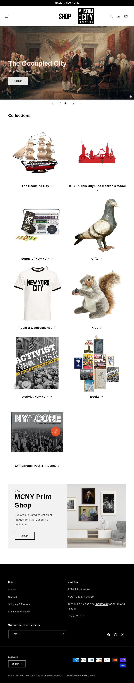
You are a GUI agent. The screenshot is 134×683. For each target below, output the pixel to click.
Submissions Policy (19, 611)
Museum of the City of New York (30, 675)
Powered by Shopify (54, 675)
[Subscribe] (63, 634)
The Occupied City (35, 186)
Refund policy (73, 675)
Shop (25, 535)
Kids (95, 327)
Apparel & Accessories (35, 327)
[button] (6, 16)
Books (95, 396)
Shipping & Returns (19, 604)
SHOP (18, 81)
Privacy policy (88, 675)
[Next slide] (73, 103)
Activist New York (35, 396)
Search (12, 589)
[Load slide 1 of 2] (60, 103)
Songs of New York (35, 258)
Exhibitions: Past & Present (35, 465)
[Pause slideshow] (81, 103)
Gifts (95, 258)
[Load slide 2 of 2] (65, 103)
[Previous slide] (52, 103)
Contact (12, 597)
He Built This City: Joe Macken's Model (97, 186)
